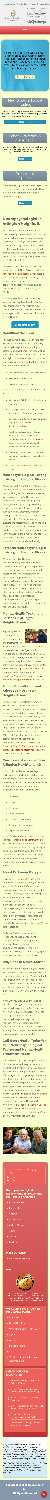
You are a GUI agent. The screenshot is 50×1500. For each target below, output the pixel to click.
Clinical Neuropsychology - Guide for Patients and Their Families (27, 1407)
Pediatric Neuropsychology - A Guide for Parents (25, 1381)
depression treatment (29, 668)
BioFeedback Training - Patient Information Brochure (25, 1424)
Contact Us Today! (25, 324)
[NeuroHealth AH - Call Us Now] (44, 1494)
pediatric (7, 489)
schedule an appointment (25, 839)
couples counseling (37, 676)
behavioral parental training (21, 679)
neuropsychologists (31, 358)
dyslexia (14, 288)
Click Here (26, 1258)
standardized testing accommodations (22, 749)
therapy (24, 350)
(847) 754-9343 (16, 1108)
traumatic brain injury (34, 465)
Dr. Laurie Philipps (25, 878)
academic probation (35, 746)
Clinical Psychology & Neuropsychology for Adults (24, 1415)
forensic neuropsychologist (24, 566)
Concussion (14, 465)
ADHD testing (22, 1097)
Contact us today (38, 1104)
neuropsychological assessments (19, 273)
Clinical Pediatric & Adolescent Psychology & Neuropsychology (25, 1390)
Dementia (13, 452)
